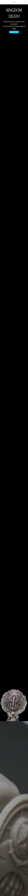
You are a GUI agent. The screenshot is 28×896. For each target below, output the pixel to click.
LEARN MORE (14, 32)
